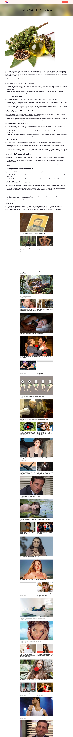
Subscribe (65, 2)
